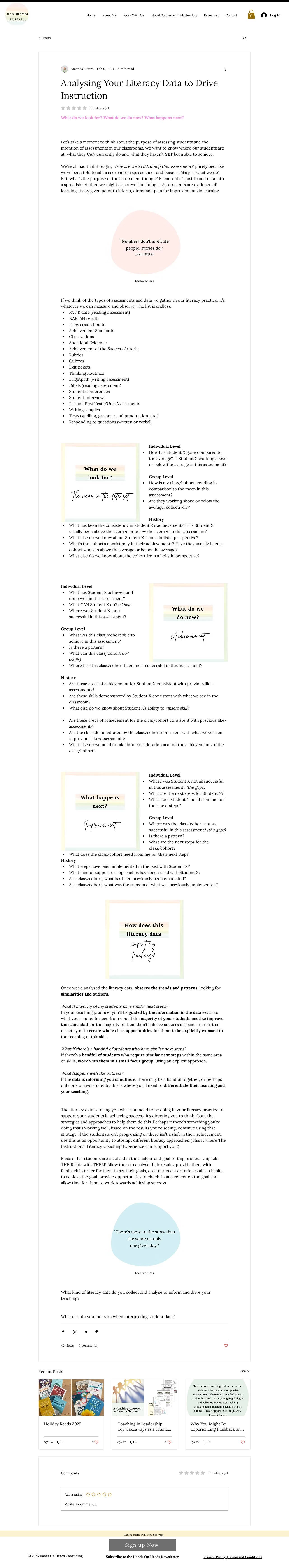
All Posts (44, 38)
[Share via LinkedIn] (85, 1332)
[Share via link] (96, 1332)
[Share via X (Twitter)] (74, 1332)
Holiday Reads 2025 (62, 1423)
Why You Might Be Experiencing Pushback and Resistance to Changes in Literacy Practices (217, 1426)
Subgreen (158, 1534)
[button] (251, 14)
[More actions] (225, 69)
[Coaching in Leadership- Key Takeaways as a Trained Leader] (144, 1397)
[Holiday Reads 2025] (71, 1397)
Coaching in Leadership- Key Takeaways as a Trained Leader (143, 1426)
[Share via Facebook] (63, 1332)
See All (245, 1371)
